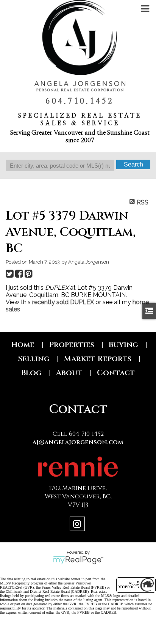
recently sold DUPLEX (63, 302)
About (69, 373)
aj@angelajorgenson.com (78, 442)
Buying (123, 344)
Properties (71, 344)
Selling (34, 358)
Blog (31, 373)
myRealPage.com (78, 560)
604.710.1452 (80, 101)
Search (133, 164)
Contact (116, 373)
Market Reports (97, 358)
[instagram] (78, 525)
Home (22, 344)
